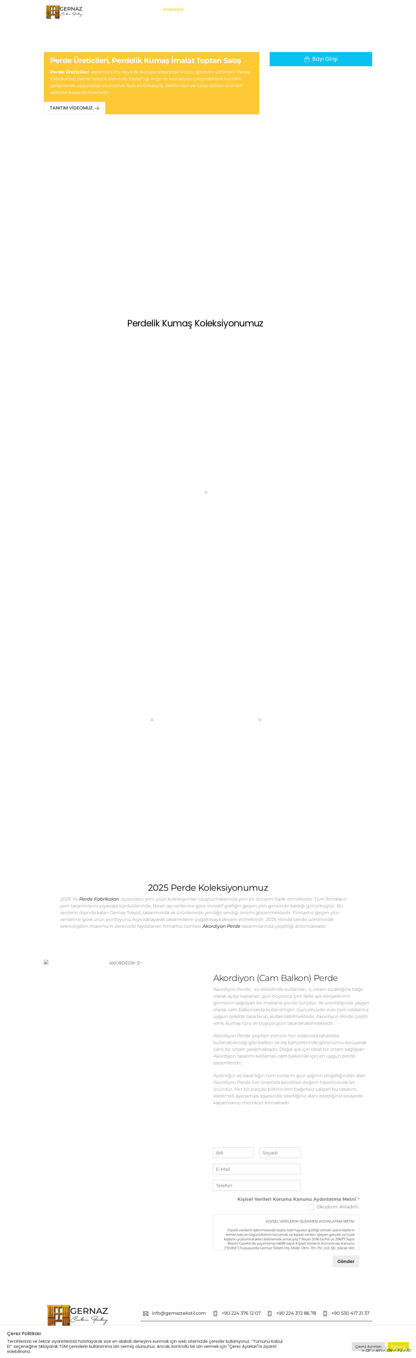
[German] (387, 1350)
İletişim (350, 9)
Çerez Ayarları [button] (368, 1346)
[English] (377, 1350)
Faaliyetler (291, 9)
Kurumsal (198, 9)
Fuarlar (315, 9)
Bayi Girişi (325, 59)
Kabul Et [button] (398, 1346)
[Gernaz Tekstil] (65, 17)
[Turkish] (407, 1350)
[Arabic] (367, 1350)
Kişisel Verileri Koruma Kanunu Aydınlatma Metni (298, 1199)
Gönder (346, 1261)
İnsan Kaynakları (231, 9)
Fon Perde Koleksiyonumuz (208, 642)
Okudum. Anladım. (338, 1206)
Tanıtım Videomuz (71, 108)
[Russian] (398, 1350)
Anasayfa (173, 9)
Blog (332, 9)
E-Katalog (264, 9)
